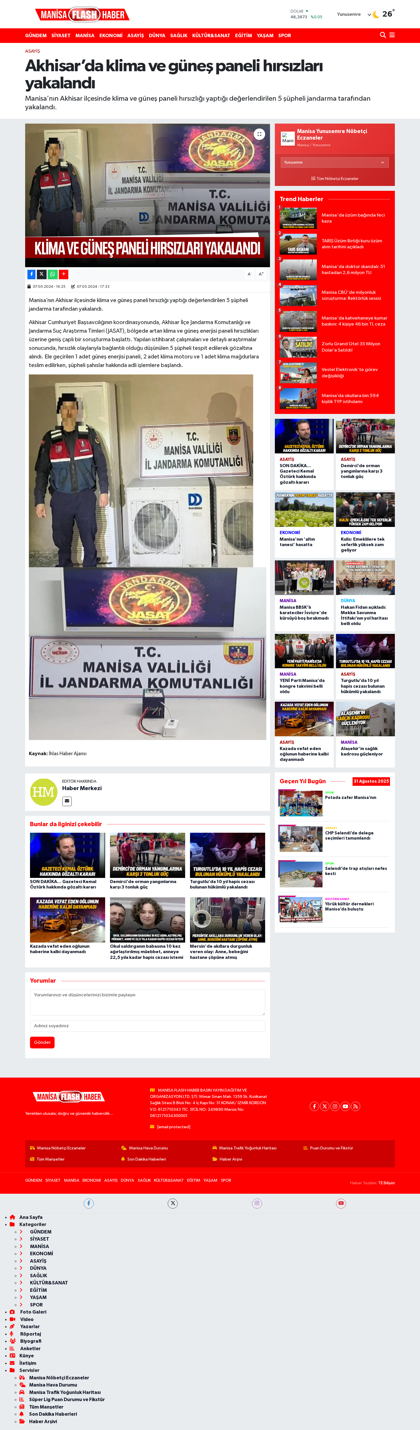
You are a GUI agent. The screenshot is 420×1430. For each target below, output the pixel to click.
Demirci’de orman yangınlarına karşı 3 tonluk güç (362, 471)
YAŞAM (265, 35)
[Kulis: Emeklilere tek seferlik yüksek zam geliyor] (365, 509)
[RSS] (355, 1106)
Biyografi (30, 1341)
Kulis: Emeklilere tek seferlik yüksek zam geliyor (363, 544)
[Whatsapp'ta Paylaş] (53, 274)
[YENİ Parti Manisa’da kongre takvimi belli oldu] (304, 651)
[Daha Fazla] (63, 274)
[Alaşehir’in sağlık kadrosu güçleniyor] (365, 719)
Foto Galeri (32, 1312)
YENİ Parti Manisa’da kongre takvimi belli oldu (302, 686)
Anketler (30, 1348)
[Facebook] (314, 1106)
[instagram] (257, 1204)
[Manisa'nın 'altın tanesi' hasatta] (304, 509)
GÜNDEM (36, 35)
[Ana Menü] (391, 35)
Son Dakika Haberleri (146, 1159)
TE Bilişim (386, 1183)
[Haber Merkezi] (43, 792)
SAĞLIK (178, 35)
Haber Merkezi (82, 788)
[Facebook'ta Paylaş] (31, 274)
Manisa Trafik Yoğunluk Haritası (248, 1148)
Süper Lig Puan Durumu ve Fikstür (67, 1399)
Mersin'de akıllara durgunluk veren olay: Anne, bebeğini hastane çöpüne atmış (221, 951)
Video (26, 1319)
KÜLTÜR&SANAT (211, 35)
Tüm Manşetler (51, 1159)
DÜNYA (157, 35)
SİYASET (61, 35)
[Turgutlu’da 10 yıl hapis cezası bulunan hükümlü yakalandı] (227, 855)
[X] (324, 1106)
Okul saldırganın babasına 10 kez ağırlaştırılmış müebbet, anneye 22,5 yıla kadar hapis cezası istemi (146, 951)
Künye (26, 1355)
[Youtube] (345, 1106)
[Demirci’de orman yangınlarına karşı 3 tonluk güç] (147, 855)
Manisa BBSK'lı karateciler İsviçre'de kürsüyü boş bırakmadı (304, 612)
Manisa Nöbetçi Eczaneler (61, 1148)
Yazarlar (29, 1326)
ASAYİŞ (135, 35)
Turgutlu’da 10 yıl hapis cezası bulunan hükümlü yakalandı (363, 686)
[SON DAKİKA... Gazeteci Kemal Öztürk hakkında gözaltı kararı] (67, 855)
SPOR (284, 35)
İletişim (27, 1363)
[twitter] (173, 1204)
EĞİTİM (243, 35)
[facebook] (89, 1204)
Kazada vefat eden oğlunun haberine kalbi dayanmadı (304, 754)
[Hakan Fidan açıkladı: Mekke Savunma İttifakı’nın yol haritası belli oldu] (365, 577)
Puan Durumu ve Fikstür (331, 1148)
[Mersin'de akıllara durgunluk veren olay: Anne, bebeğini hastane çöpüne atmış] (227, 919)
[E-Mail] (67, 801)
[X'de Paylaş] (42, 274)
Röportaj (30, 1334)
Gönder (42, 1042)
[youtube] (341, 1204)
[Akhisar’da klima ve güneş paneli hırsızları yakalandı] (147, 195)
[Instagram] (335, 1106)
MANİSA (85, 35)
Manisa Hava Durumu (148, 1148)
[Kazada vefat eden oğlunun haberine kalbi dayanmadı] (67, 919)
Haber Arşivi (231, 1159)
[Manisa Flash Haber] (82, 14)
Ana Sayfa (31, 1217)
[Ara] (383, 35)
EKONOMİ (111, 35)
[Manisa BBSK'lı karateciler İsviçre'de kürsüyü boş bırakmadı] (304, 577)
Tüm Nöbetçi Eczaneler (338, 179)
